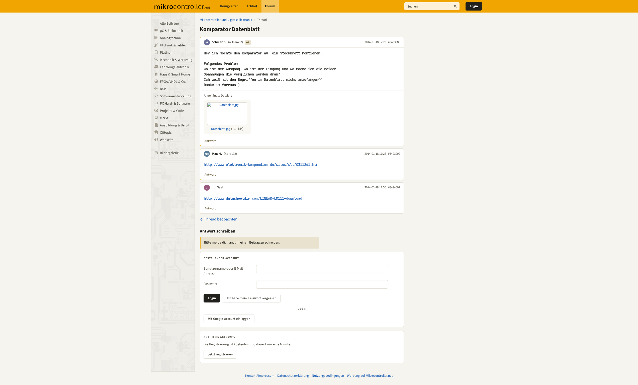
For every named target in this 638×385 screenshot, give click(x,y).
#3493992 (394, 153)
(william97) (235, 42)
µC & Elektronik (171, 30)
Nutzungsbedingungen (328, 375)
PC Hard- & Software (175, 103)
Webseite (166, 139)
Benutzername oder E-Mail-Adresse (224, 271)
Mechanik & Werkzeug (176, 59)
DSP (163, 89)
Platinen (166, 52)
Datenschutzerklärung (293, 375)
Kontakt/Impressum (259, 375)
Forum (270, 6)
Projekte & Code (172, 110)
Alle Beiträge (169, 23)
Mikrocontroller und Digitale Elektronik (226, 20)
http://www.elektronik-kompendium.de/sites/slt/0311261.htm (261, 164)
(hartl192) (230, 153)
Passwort (210, 283)
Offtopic (165, 132)
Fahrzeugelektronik (174, 67)
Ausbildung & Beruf (174, 125)
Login (474, 6)
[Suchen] (455, 6)
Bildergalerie (169, 153)
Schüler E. (219, 42)
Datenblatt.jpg (220, 129)
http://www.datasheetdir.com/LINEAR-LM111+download (253, 198)
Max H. (217, 153)
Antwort (210, 141)
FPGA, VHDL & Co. (173, 81)
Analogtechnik (170, 38)
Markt (164, 118)
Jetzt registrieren (220, 354)
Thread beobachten (220, 219)
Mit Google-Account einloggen (229, 319)
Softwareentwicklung (175, 96)
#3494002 (394, 187)
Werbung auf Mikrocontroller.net (370, 375)
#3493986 (394, 42)
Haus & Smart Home (175, 74)
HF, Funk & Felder (173, 45)
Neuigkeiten (229, 6)
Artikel (251, 6)
